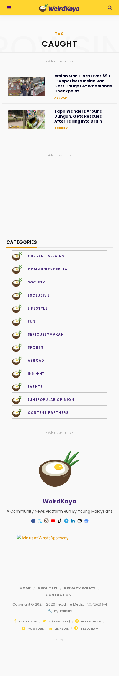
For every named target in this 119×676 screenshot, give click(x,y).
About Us (47, 588)
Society (60, 128)
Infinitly (65, 611)
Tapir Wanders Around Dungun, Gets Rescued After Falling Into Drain (78, 116)
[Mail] (79, 521)
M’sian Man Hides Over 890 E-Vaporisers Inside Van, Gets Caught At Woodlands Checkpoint (83, 84)
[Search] (110, 7)
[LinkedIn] (73, 521)
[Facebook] (33, 521)
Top (60, 639)
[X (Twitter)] (40, 521)
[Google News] (86, 521)
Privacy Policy (79, 588)
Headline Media (70, 604)
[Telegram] (66, 521)
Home (25, 588)
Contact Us (58, 594)
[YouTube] (53, 521)
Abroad (60, 98)
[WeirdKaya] (59, 7)
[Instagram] (46, 521)
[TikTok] (59, 521)
